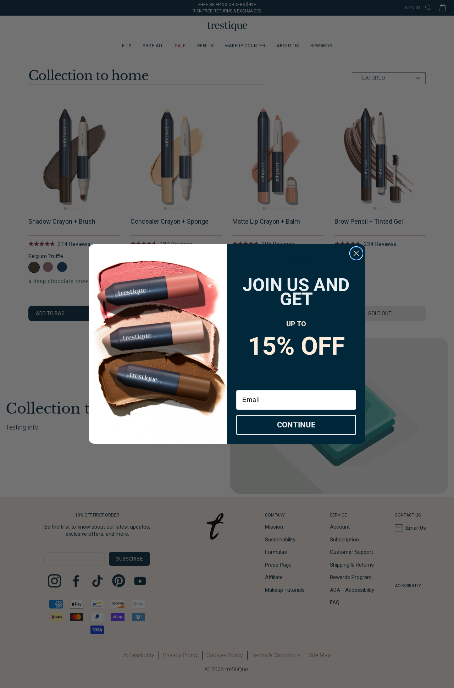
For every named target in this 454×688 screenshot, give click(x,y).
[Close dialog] (356, 253)
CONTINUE (296, 424)
